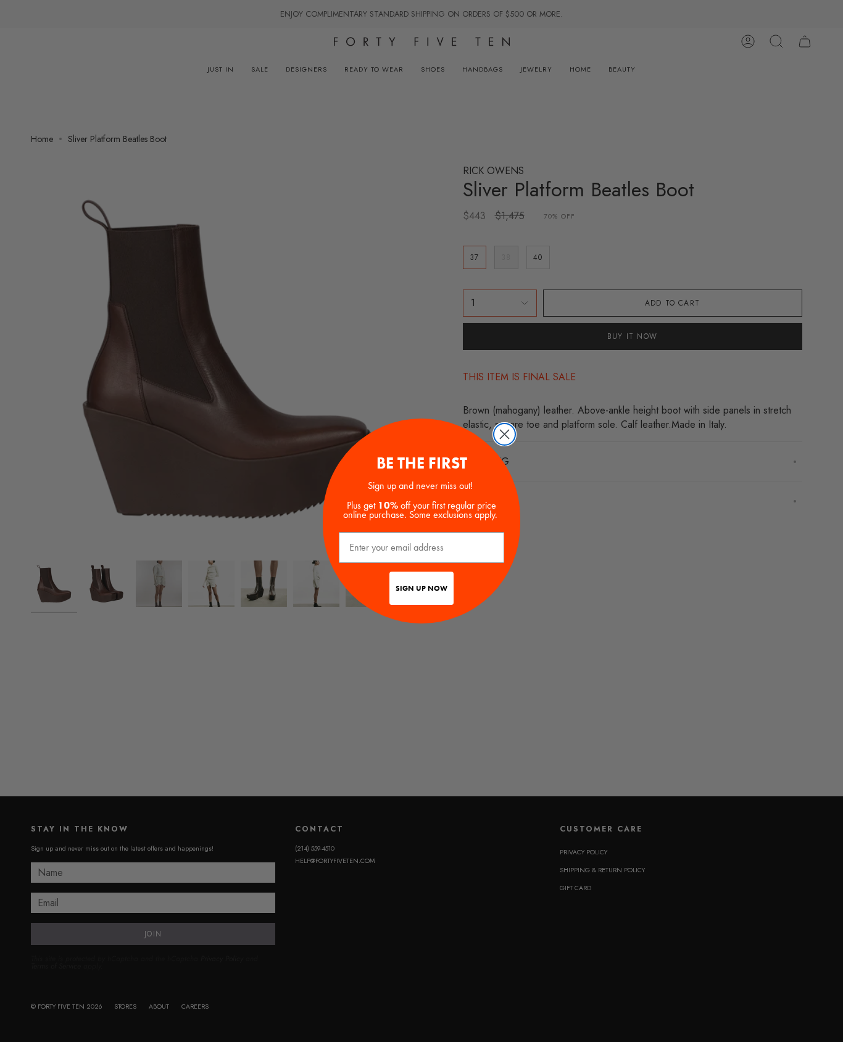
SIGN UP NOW (421, 588)
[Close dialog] (504, 434)
